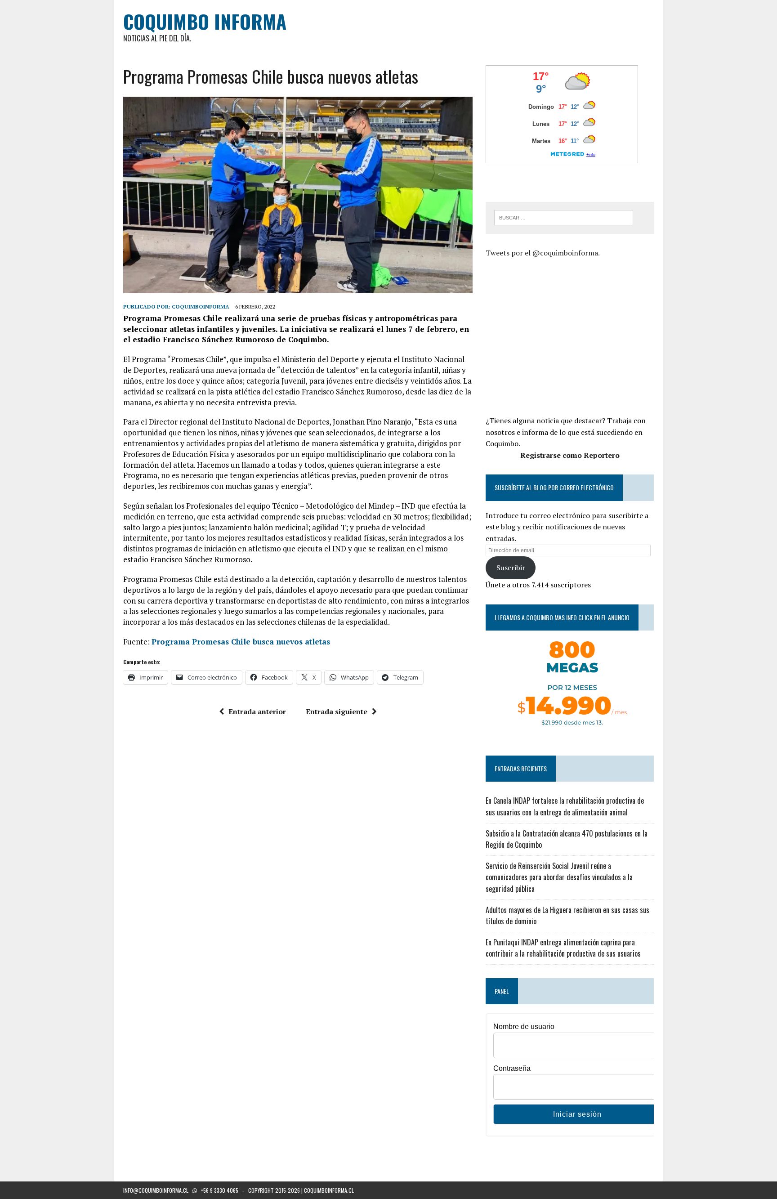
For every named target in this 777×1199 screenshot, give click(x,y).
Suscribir (510, 568)
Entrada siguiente (336, 711)
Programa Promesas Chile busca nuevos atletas (241, 641)
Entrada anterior (257, 711)
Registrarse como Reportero (570, 455)
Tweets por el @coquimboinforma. (543, 253)
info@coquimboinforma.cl (155, 1190)
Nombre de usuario (523, 1026)
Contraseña (512, 1068)
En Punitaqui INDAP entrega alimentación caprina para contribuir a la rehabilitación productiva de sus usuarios (563, 948)
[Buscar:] (563, 217)
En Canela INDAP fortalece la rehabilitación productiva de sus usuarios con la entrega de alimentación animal (565, 806)
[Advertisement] (561, 335)
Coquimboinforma (200, 306)
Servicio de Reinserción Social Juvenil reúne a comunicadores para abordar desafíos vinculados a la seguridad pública (559, 877)
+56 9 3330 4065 (219, 1190)
